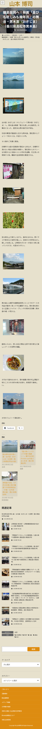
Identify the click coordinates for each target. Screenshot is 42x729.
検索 (33, 649)
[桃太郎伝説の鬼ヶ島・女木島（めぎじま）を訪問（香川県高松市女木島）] (10, 446)
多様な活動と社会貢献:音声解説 (12, 711)
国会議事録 (5, 698)
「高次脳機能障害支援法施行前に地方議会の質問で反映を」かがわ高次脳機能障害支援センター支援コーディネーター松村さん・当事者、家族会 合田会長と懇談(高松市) (25, 597)
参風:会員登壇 (6, 720)
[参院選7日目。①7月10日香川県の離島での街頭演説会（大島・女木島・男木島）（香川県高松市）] (10, 476)
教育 (25, 635)
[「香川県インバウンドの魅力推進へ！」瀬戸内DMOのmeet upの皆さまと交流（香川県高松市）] (28, 444)
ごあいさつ (5, 689)
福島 (31, 635)
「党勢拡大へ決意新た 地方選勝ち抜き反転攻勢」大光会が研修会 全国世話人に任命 (25, 620)
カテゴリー (6, 676)
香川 (17, 637)
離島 (36, 635)
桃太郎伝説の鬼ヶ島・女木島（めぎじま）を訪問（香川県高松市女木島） (10, 457)
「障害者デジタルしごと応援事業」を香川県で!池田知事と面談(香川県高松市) (25, 536)
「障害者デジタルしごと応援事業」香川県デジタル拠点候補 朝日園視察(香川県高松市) (25, 547)
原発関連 (18, 635)
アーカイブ (6, 660)
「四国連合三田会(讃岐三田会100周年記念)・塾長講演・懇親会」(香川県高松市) (25, 609)
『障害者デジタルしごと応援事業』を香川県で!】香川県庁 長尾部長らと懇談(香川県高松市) (25, 559)
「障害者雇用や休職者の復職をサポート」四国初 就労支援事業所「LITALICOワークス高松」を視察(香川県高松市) (25, 571)
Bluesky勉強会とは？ (8, 715)
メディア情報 (6, 702)
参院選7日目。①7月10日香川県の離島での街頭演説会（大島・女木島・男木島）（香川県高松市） (9, 488)
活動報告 (4, 693)
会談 (16, 632)
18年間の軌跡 (6, 707)
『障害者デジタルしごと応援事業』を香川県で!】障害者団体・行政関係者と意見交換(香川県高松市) (25, 583)
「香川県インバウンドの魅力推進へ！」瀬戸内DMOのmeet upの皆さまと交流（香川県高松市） (27, 457)
